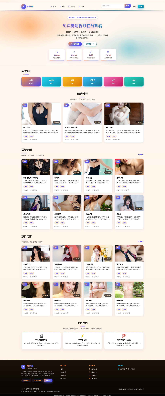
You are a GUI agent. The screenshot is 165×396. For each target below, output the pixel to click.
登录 (134, 6)
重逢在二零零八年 (71, 127)
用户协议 (94, 378)
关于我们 (94, 375)
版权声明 (94, 372)
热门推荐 (63, 378)
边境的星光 (27, 214)
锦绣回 (56, 177)
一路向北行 (27, 264)
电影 (63, 6)
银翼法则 (88, 300)
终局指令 (57, 300)
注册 (140, 6)
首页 (54, 6)
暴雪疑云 (26, 300)
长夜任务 (119, 300)
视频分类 (63, 372)
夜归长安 (109, 127)
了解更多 (89, 44)
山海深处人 (89, 264)
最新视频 (63, 375)
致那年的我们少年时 (30, 177)
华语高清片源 (131, 389)
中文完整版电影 (122, 389)
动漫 (82, 6)
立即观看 (76, 44)
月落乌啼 (119, 177)
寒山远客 (88, 214)
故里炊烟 (26, 127)
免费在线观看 (140, 389)
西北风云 (119, 264)
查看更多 (141, 154)
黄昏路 (118, 214)
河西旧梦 (57, 214)
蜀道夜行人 (58, 264)
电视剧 (73, 6)
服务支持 (94, 369)
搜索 (127, 6)
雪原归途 (88, 177)
